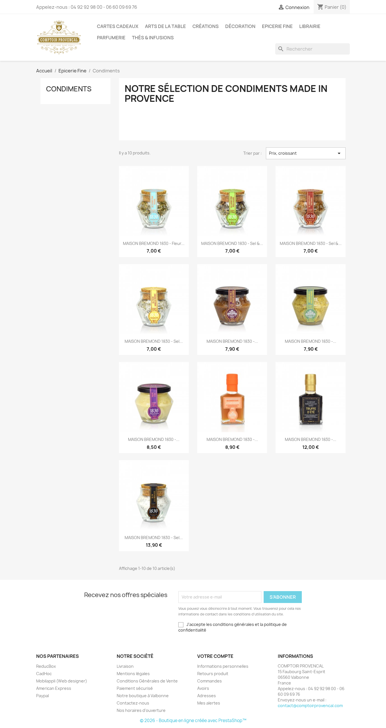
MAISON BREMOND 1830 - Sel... (154, 341)
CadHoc (44, 673)
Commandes (209, 681)
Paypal (42, 695)
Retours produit (212, 673)
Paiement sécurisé (135, 688)
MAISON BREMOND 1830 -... (232, 341)
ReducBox (46, 666)
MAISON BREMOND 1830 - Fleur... (154, 243)
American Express (53, 688)
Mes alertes (208, 703)
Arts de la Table (165, 26)
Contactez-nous (133, 703)
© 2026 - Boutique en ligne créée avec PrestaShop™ (193, 720)
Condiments (69, 89)
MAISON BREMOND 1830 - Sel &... (232, 243)
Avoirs (203, 688)
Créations (205, 26)
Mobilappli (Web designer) (61, 681)
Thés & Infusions (153, 38)
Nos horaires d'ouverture (141, 710)
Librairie (309, 26)
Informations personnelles (222, 666)
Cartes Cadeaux (117, 26)
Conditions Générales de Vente (147, 681)
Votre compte (215, 656)
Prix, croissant (305, 153)
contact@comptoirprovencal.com (310, 705)
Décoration (240, 26)
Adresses (206, 695)
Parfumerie (111, 38)
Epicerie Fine (277, 26)
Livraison (125, 666)
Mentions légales (133, 673)
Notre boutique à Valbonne (143, 695)
